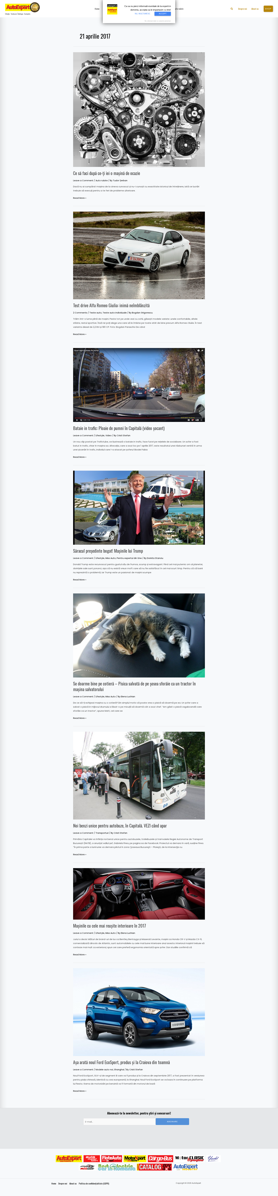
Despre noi (62, 1183)
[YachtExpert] (213, 1158)
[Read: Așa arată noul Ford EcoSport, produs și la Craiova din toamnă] (139, 1011)
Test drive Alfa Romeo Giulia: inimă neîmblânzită (111, 305)
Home (53, 1183)
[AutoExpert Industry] (185, 1167)
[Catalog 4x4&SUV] (154, 1167)
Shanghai (119, 1069)
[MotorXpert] (135, 1158)
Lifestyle (100, 435)
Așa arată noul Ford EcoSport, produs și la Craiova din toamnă (121, 1062)
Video (108, 435)
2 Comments (80, 312)
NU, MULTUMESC (142, 14)
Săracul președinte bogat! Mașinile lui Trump (108, 550)
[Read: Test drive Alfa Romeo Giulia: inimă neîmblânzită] (139, 255)
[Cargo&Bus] (160, 1158)
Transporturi (102, 832)
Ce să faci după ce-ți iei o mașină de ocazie (106, 173)
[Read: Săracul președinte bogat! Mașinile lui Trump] (139, 507)
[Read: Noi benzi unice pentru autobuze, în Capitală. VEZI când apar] (139, 775)
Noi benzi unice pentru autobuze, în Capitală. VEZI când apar (120, 825)
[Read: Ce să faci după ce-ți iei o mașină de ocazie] (139, 109)
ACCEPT (163, 14)
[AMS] (92, 1158)
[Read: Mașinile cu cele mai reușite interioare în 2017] (139, 893)
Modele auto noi (104, 1069)
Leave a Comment (83, 180)
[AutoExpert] (69, 1158)
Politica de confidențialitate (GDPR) (94, 1183)
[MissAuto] (88, 1167)
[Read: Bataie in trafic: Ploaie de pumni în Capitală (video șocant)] (139, 384)
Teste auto (95, 312)
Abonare (172, 1121)
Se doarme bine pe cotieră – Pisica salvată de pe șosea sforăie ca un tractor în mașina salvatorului (134, 686)
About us (73, 1183)
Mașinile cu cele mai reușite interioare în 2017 (109, 925)
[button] (232, 9)
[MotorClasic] (190, 1158)
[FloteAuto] (111, 1158)
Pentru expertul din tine (129, 558)
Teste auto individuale (115, 312)
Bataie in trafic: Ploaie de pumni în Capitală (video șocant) (118, 428)
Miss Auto (110, 558)
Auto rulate (102, 180)
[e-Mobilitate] (116, 1167)
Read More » (79, 197)
